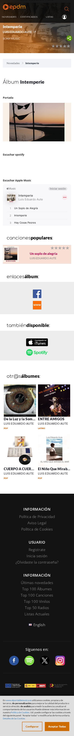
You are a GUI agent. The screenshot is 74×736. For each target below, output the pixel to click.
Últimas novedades (37, 582)
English (39, 624)
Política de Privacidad (37, 516)
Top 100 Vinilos (37, 601)
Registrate (37, 549)
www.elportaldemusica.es (18, 700)
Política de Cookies (37, 529)
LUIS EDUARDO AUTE (17, 32)
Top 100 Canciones (37, 595)
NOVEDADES (9, 16)
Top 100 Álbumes (37, 588)
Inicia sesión (66, 17)
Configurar (32, 726)
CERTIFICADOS (28, 16)
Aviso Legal (37, 522)
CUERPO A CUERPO (20, 469)
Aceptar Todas (57, 726)
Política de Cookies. (20, 712)
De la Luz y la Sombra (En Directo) (31, 419)
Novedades (13, 63)
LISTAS (49, 16)
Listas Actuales (37, 614)
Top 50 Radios (37, 607)
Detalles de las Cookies (14, 718)
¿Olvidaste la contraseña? (37, 562)
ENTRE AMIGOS (51, 419)
